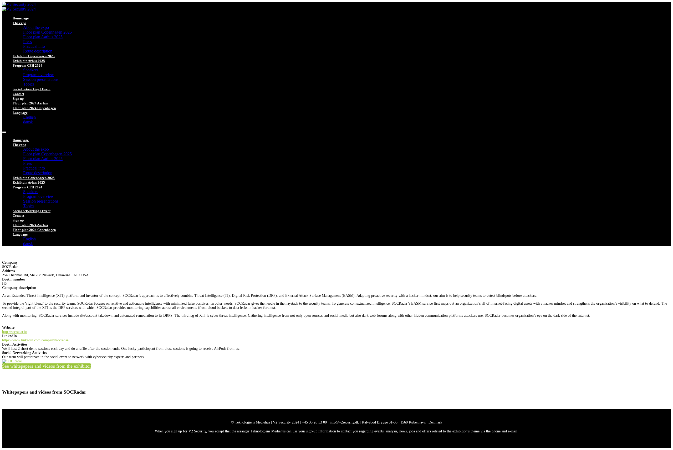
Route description (37, 51)
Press (27, 41)
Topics (28, 84)
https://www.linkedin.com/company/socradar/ (35, 340)
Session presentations (40, 79)
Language (20, 113)
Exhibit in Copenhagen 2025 (34, 56)
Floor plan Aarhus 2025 (43, 37)
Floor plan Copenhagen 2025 (47, 32)
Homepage (21, 18)
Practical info (34, 46)
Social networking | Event (31, 89)
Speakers (30, 70)
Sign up (18, 98)
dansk (28, 122)
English (29, 117)
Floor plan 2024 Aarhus (30, 103)
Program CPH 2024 (27, 65)
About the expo (36, 27)
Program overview (38, 74)
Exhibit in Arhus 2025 (29, 61)
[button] (46, 366)
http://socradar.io (14, 332)
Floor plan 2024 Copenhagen (34, 108)
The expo (19, 23)
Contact (18, 94)
